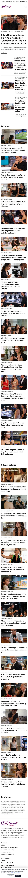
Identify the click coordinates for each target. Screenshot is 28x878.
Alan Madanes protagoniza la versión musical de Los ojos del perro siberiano (13, 623)
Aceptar (17, 875)
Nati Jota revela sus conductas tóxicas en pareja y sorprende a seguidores (13, 489)
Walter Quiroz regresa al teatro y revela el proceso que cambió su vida (14, 650)
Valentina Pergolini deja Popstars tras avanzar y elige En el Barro (13, 757)
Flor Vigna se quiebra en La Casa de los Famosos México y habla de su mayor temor (14, 542)
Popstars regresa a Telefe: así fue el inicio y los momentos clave (12, 425)
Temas (3, 845)
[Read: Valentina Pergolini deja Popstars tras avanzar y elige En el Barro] (14, 743)
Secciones (4, 843)
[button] (26, 7)
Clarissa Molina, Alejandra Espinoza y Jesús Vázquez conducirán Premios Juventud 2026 (13, 397)
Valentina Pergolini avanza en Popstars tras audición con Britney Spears (12, 452)
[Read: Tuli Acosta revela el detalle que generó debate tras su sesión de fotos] (14, 502)
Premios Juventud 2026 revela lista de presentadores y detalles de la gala (13, 231)
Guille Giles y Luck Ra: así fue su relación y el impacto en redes (20, 106)
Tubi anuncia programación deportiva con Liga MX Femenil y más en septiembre (13, 150)
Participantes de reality (7, 850)
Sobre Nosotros (23, 1)
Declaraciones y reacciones (11, 239)
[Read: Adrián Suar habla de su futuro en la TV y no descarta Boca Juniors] (14, 163)
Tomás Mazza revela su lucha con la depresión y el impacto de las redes (14, 730)
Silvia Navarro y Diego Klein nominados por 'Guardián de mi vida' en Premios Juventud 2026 (13, 39)
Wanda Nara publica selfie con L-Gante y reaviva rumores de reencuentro (13, 569)
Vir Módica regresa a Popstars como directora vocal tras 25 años (13, 340)
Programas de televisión (7, 854)
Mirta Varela (21, 78)
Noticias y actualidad (6, 65)
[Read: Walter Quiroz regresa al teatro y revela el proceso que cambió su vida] (14, 636)
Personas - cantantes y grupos (9, 847)
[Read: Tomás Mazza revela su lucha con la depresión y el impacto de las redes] (14, 716)
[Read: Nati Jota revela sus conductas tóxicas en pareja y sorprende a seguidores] (14, 475)
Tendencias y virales (9, 406)
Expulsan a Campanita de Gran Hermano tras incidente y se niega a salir (13, 204)
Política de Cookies (6, 867)
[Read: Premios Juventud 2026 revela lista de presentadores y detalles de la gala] (14, 217)
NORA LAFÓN (20, 31)
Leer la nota (4, 52)
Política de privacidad (15, 872)
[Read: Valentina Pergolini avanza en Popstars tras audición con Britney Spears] (14, 438)
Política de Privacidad (7, 863)
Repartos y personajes (7, 1)
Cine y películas (16, 1)
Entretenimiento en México (10, 17)
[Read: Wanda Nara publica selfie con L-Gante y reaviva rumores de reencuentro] (14, 555)
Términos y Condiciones (7, 865)
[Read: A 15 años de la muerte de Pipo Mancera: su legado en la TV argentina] (14, 663)
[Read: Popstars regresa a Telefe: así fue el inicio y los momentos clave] (14, 411)
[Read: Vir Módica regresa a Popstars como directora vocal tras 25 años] (14, 326)
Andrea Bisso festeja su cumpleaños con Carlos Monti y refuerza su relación (13, 703)
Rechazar (11, 875)
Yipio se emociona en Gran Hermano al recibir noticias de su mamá (13, 784)
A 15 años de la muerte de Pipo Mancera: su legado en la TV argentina (13, 676)
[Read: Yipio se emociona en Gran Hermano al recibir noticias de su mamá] (14, 770)
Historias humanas (8, 524)
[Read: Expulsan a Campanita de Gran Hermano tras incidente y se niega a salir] (14, 190)
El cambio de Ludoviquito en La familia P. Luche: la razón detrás (21, 85)
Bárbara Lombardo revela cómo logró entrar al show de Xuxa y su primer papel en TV (13, 596)
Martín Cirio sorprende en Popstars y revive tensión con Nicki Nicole (13, 313)
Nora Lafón (19, 58)
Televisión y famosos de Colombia (12, 185)
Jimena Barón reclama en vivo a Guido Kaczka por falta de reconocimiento (20, 65)
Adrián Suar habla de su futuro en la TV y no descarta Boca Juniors (13, 177)
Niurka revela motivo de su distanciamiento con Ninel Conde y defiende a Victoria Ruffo (12, 368)
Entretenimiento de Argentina (8, 106)
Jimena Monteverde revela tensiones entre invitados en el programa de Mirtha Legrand (13, 257)
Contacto (3, 860)
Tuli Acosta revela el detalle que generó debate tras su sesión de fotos (14, 516)
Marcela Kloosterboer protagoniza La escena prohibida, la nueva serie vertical (11, 285)
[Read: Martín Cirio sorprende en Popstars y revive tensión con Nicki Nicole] (14, 299)
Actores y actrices (6, 852)
